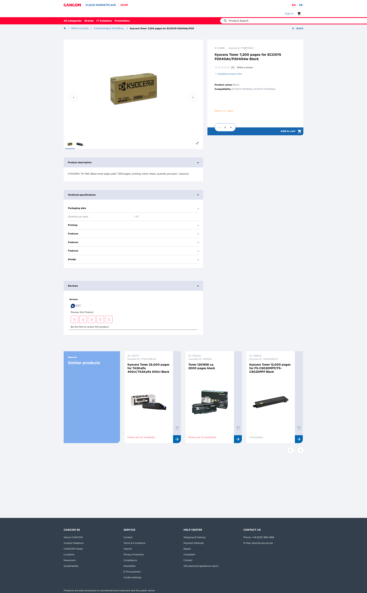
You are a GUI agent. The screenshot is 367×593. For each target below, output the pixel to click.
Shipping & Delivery (195, 537)
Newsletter (130, 565)
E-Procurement (132, 571)
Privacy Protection (134, 554)
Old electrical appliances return (201, 565)
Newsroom (70, 560)
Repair (187, 548)
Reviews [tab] (73, 285)
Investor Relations (74, 543)
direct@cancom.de (262, 543)
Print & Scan (79, 28)
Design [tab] (72, 259)
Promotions (122, 20)
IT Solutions (104, 20)
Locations (69, 554)
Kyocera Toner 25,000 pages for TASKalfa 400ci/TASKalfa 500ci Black (148, 368)
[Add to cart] (177, 428)
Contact (128, 537)
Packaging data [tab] (77, 208)
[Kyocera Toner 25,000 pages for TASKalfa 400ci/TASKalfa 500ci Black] (148, 402)
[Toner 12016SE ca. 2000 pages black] (209, 402)
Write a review (245, 67)
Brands (89, 20)
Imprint (128, 548)
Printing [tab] (72, 225)
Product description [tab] (80, 162)
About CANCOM (73, 537)
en (294, 5)
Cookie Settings (132, 577)
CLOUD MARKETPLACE (100, 5)
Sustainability (71, 565)
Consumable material (109, 28)
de (301, 5)
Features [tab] (73, 233)
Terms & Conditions (134, 543)
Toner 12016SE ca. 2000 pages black (201, 366)
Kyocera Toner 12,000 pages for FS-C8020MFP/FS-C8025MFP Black (270, 368)
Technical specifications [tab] (82, 194)
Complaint (189, 554)
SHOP (124, 5)
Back (299, 28)
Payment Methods (194, 543)
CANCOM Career (73, 548)
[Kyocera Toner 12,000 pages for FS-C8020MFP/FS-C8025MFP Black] (270, 402)
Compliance (130, 560)
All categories (73, 20)
